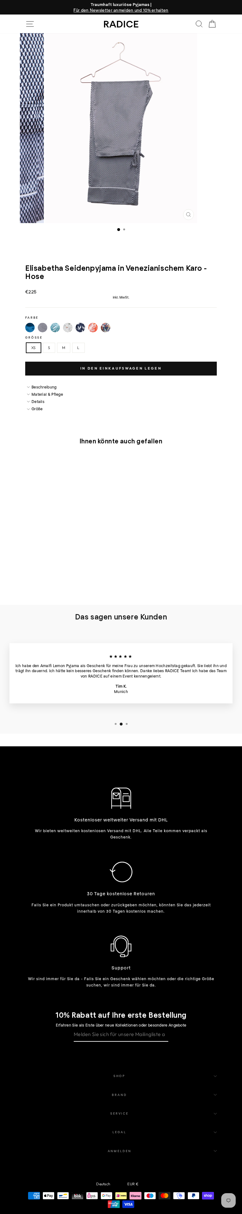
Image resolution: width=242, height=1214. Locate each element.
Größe (34, 337)
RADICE (121, 23)
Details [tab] (38, 401)
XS (33, 347)
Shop (119, 1076)
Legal (119, 1132)
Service (119, 1113)
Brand (119, 1095)
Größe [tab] (37, 408)
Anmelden (119, 1151)
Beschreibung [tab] (44, 387)
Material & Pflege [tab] (47, 394)
